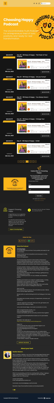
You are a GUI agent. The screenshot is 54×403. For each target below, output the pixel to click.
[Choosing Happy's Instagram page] (36, 3)
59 (29, 161)
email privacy (43, 198)
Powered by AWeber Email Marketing (39, 200)
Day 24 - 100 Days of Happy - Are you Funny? (31, 77)
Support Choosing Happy (16, 229)
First (19, 161)
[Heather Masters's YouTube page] (14, 390)
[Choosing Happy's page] (38, 3)
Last (35, 161)
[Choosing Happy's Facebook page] (34, 3)
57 (24, 161)
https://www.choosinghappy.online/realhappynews (29, 321)
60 (32, 161)
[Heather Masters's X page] (13, 390)
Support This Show (24, 342)
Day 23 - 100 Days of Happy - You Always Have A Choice (32, 98)
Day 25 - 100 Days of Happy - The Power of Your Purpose (32, 55)
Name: (30, 184)
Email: (30, 189)
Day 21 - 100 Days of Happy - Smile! (28, 141)
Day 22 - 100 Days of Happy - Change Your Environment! (30, 119)
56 (22, 161)
